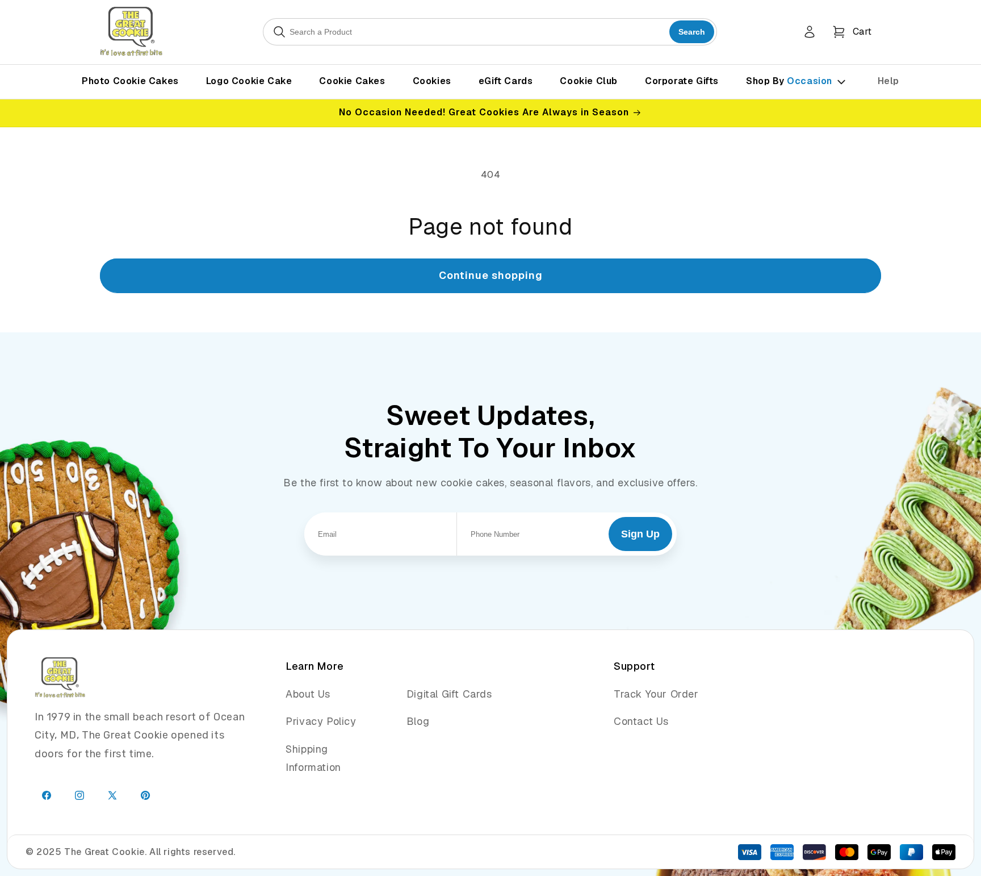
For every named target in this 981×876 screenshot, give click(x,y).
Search (691, 31)
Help (888, 81)
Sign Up (640, 534)
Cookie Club (589, 81)
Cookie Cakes (352, 81)
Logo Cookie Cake (249, 81)
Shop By (789, 81)
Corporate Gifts (682, 81)
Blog (417, 721)
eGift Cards (506, 81)
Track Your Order (656, 693)
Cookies (432, 81)
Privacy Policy (321, 721)
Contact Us (641, 721)
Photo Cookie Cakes (130, 81)
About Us (308, 693)
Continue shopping (491, 275)
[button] (852, 31)
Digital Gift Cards (449, 693)
